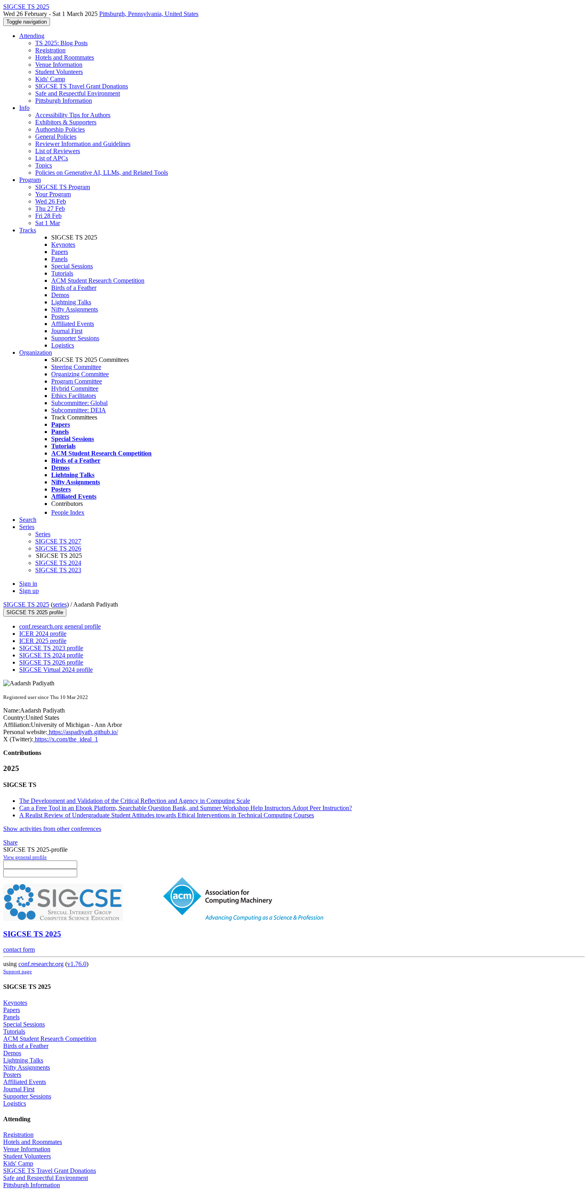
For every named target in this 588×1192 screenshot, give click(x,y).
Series (42, 534)
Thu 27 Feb (50, 208)
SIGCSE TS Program (62, 187)
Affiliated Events (72, 323)
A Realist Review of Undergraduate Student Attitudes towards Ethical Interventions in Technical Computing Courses (166, 815)
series (60, 604)
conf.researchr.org (41, 963)
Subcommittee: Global (79, 402)
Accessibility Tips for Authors (72, 115)
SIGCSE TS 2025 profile (34, 612)
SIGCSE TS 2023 (58, 570)
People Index (67, 512)
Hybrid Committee (74, 388)
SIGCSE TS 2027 (58, 541)
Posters (60, 316)
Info (24, 107)
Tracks (27, 230)
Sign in (28, 583)
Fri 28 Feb (48, 215)
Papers (59, 251)
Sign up (29, 590)
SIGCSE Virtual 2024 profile (56, 669)
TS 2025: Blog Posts (61, 43)
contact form (19, 949)
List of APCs (51, 158)
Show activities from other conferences (52, 828)
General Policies (55, 136)
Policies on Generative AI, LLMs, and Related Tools (101, 172)
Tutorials (62, 273)
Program (30, 179)
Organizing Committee (80, 374)
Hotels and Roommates (64, 57)
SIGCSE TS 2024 (58, 562)
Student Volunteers (59, 71)
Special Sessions (72, 266)
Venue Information (58, 64)
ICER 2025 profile (42, 640)
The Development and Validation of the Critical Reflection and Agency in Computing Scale (134, 800)
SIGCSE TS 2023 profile (51, 648)
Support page (17, 971)
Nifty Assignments (74, 309)
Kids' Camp (50, 79)
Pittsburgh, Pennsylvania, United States (148, 13)
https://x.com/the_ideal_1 (65, 739)
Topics (43, 165)
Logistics (62, 345)
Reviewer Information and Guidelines (82, 143)
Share (10, 842)
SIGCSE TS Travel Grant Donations (81, 86)
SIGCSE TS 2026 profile (51, 662)
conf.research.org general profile (60, 626)
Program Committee (76, 381)
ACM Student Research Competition (97, 280)
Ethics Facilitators (73, 395)
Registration (50, 50)
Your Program (53, 194)
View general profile (25, 857)
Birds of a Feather (73, 287)
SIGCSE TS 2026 (58, 548)
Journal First (66, 330)
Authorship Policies (60, 129)
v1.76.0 (76, 963)
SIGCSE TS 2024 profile (51, 655)
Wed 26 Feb (50, 201)
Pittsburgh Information (63, 100)
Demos (60, 295)
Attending (31, 35)
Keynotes (63, 244)
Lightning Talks (71, 302)
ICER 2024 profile (42, 633)
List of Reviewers (57, 151)
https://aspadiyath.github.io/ (82, 732)
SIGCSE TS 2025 (26, 604)
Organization (35, 352)
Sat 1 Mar (47, 223)
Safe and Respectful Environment (77, 93)
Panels (59, 259)
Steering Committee (76, 366)
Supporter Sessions (75, 338)
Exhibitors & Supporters (65, 122)
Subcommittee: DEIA (78, 410)
